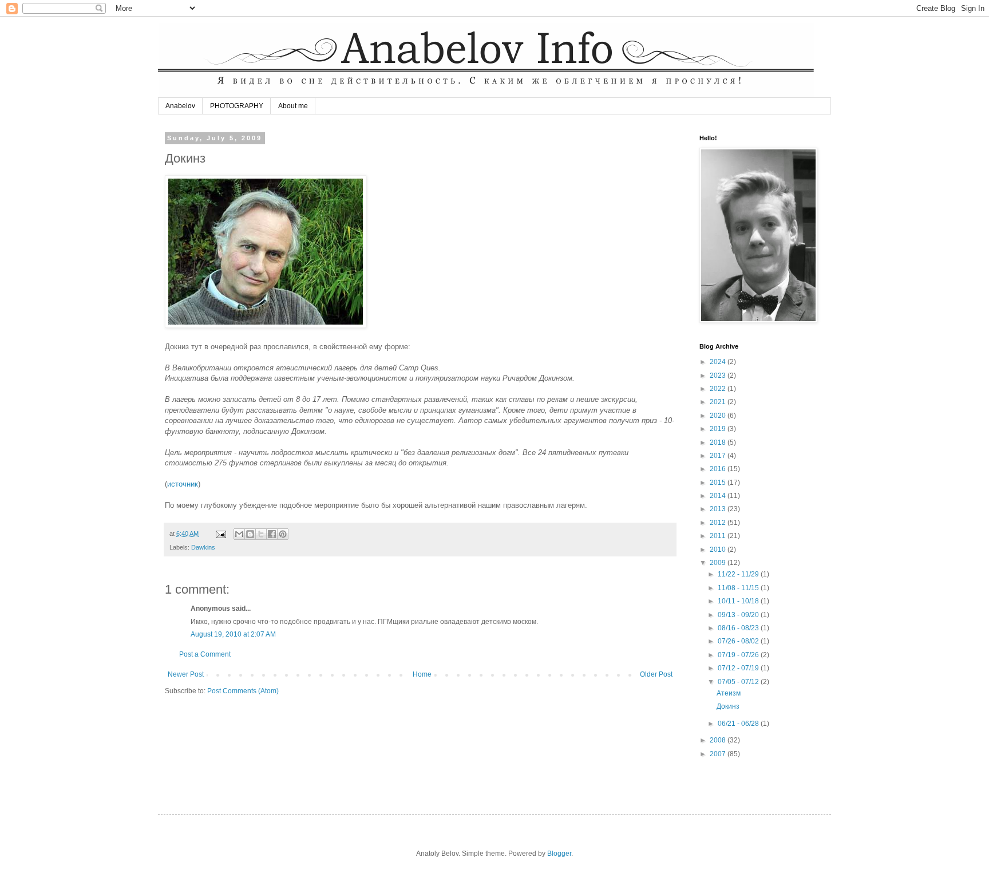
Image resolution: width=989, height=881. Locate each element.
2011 (718, 536)
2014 (718, 496)
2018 (718, 442)
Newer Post (186, 674)
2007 (718, 754)
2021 (718, 402)
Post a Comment (205, 654)
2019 (718, 429)
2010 (718, 550)
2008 (718, 740)
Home (422, 674)
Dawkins (203, 547)
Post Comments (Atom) (243, 691)
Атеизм (729, 693)
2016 (718, 469)
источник (182, 484)
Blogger (559, 854)
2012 (718, 523)
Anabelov (180, 106)
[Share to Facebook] (272, 534)
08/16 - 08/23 (739, 628)
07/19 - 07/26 (739, 655)
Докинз (728, 706)
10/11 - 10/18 (739, 601)
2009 (718, 563)
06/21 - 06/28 (739, 724)
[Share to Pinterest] (282, 534)
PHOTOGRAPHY (236, 106)
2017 (718, 456)
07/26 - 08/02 (739, 641)
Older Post (656, 674)
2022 (718, 389)
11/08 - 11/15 (739, 588)
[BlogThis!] (250, 534)
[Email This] (239, 534)
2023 (718, 376)
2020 (718, 416)
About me (293, 106)
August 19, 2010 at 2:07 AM (233, 634)
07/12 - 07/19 (739, 668)
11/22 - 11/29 (739, 574)
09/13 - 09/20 (739, 615)
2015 (718, 483)
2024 (718, 362)
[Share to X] (261, 534)
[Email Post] (220, 533)
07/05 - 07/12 (739, 682)
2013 (718, 509)
